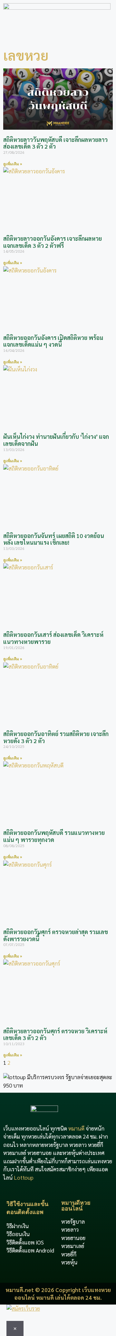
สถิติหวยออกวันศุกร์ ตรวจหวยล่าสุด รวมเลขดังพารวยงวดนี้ (55, 935)
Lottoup (24, 1177)
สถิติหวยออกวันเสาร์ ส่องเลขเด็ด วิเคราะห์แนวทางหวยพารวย (53, 638)
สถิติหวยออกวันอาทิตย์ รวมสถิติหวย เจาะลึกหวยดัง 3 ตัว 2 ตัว (56, 737)
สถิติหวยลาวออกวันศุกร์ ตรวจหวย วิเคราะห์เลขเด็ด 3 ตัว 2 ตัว (55, 1034)
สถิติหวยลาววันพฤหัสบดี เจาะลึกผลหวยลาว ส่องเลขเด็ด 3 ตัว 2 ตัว (55, 143)
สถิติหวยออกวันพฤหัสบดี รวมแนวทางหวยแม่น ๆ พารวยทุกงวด (54, 836)
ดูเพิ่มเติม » (12, 163)
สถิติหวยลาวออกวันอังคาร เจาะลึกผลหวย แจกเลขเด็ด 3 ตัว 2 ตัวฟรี (52, 242)
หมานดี (76, 1128)
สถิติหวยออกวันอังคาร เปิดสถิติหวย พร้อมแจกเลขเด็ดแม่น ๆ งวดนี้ (53, 341)
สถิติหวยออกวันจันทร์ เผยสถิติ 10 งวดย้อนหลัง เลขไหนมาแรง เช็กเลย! (53, 539)
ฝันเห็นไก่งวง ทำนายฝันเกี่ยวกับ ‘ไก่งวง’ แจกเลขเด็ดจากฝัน (56, 440)
